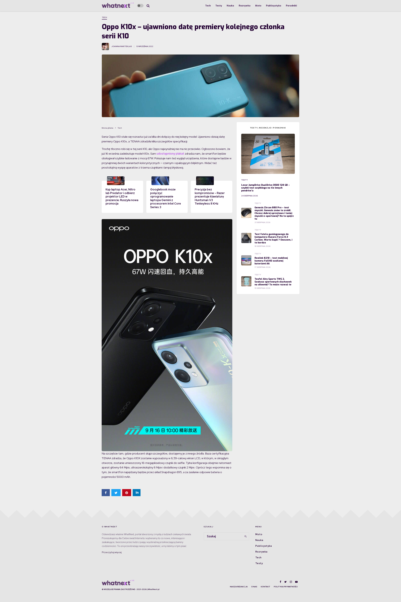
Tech (208, 5)
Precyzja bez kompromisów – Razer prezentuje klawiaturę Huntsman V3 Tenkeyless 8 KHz (210, 196)
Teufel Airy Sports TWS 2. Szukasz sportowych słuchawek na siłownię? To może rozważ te (273, 282)
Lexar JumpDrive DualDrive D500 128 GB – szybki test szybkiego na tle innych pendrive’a (265, 188)
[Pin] (126, 492)
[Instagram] (291, 582)
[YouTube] (296, 582)
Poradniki (291, 5)
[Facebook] (280, 582)
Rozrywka (244, 5)
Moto (258, 5)
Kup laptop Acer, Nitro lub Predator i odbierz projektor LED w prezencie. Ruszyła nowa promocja (122, 196)
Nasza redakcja (239, 586)
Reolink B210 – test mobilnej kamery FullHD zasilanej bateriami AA (271, 261)
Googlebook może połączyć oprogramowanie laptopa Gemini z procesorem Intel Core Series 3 (165, 198)
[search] (245, 536)
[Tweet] (116, 492)
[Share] (106, 492)
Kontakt (265, 586)
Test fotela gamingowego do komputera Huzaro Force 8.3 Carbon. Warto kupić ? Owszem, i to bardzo (273, 238)
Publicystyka (273, 5)
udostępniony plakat (170, 153)
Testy (218, 5)
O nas (254, 586)
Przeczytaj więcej (112, 552)
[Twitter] (285, 582)
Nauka (230, 5)
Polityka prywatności (286, 586)
